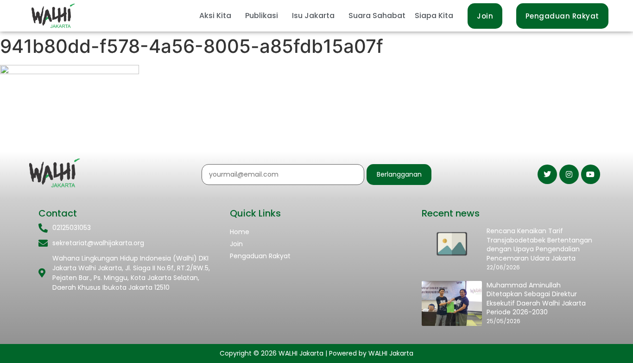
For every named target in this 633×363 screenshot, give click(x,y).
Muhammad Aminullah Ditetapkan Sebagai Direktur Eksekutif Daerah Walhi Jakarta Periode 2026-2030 (536, 299)
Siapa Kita (434, 15)
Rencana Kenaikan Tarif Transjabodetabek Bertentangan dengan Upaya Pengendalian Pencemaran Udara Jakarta (539, 245)
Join (236, 243)
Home (239, 231)
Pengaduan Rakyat (260, 256)
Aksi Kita (215, 15)
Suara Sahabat (376, 15)
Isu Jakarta (313, 15)
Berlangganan (399, 174)
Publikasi (261, 15)
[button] (218, 16)
